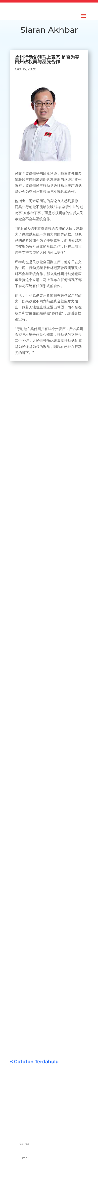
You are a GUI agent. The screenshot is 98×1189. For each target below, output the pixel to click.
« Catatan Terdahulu (34, 1062)
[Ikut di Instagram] (55, 1126)
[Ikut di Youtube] (66, 1126)
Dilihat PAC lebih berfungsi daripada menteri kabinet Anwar (45, 557)
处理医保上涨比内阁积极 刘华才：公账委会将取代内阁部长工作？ (48, 447)
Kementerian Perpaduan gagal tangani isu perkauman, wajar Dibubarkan (48, 1015)
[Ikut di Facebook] (32, 1126)
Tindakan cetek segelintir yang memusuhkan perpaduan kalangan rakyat (46, 826)
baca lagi (23, 476)
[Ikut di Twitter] (43, 1126)
